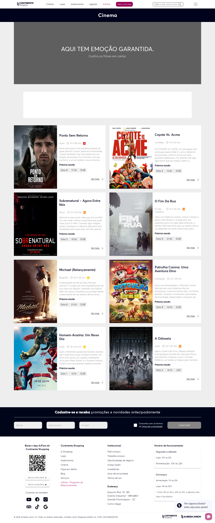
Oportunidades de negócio (121, 460)
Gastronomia (77, 4)
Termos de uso (115, 478)
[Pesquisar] (180, 4)
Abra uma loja (124, 4)
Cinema (50, 4)
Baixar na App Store (36, 484)
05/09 (126, 107)
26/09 (182, 107)
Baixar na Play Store (36, 477)
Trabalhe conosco (116, 456)
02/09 (108, 107)
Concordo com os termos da (151, 425)
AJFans (106, 4)
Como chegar (114, 504)
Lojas (62, 4)
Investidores (113, 469)
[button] (95, 87)
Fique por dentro (69, 469)
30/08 (51, 107)
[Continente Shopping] (25, 4)
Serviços (65, 478)
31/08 (70, 107)
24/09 (145, 107)
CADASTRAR (184, 425)
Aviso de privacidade (152, 426)
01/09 (89, 107)
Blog (63, 473)
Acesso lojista (114, 464)
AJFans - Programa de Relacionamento (72, 484)
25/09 (163, 107)
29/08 (33, 104)
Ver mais (95, 179)
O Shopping (66, 451)
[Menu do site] (195, 4)
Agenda (93, 4)
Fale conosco (114, 451)
